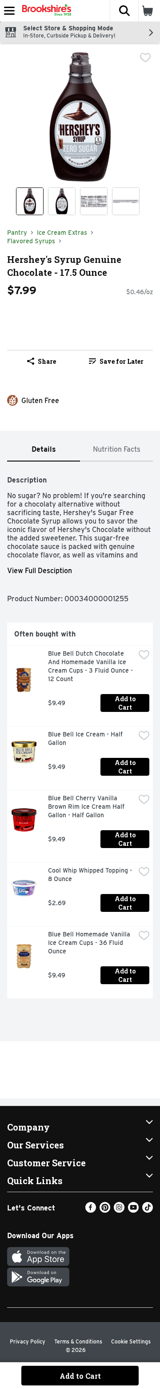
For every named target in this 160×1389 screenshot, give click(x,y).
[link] (116, 361)
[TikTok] (147, 1210)
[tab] (43, 450)
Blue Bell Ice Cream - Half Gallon (86, 738)
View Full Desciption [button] (39, 570)
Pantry (17, 232)
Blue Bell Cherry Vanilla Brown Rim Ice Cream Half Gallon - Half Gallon (87, 806)
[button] (124, 10)
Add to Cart (126, 702)
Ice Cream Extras (62, 232)
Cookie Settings (131, 1341)
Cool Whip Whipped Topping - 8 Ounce (91, 874)
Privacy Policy (27, 1341)
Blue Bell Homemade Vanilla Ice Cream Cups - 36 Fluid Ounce (90, 943)
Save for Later (122, 361)
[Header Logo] (45, 10)
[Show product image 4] (126, 201)
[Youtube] (133, 1210)
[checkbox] (145, 57)
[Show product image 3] (94, 201)
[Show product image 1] (30, 201)
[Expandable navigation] (9, 11)
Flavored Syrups (31, 241)
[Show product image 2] (62, 201)
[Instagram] (119, 1210)
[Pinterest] (105, 1210)
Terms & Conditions (78, 1341)
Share (47, 361)
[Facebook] (90, 1210)
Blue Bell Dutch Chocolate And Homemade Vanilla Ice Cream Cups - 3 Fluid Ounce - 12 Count (91, 666)
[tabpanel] (80, 734)
